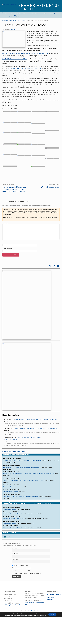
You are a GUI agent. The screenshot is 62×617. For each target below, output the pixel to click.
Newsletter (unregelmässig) (21, 565)
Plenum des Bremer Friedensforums (13, 487)
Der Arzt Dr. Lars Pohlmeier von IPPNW (14, 59)
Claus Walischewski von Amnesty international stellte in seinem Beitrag (25, 53)
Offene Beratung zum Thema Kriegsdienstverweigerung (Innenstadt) (22, 460)
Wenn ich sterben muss (50, 186)
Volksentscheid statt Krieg (10, 491)
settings (44, 615)
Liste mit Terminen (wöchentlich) (22, 570)
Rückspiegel (52, 13)
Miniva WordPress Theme (34, 610)
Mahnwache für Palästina (10, 509)
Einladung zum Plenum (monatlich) (22, 568)
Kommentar (6, 223)
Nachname (15, 553)
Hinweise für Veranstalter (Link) (13, 451)
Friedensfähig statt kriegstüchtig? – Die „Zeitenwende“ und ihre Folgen (23, 480)
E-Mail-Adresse (7, 248)
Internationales (34, 13)
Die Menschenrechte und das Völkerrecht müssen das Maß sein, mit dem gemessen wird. (14, 188)
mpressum (50, 599)
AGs (3, 16)
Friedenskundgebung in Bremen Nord (13, 518)
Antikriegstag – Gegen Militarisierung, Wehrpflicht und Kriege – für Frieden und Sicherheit (28, 473)
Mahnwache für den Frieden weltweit (13, 514)
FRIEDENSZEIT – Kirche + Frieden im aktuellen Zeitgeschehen (20, 496)
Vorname (14, 548)
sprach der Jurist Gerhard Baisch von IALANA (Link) (24, 68)
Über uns (10, 16)
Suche (17, 16)
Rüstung (25, 13)
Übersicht (4, 13)
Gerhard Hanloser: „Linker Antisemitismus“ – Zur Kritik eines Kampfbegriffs (35, 419)
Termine (44, 13)
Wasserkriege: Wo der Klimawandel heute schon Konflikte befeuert (22, 467)
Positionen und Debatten (15, 13)
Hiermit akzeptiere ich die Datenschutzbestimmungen (27, 573)
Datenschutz (50, 597)
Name (5, 243)
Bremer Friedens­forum (38, 7)
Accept (52, 614)
